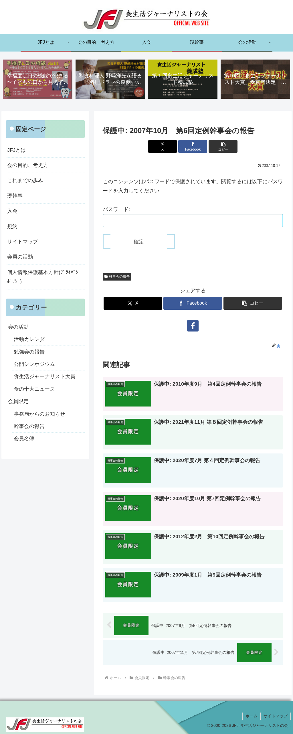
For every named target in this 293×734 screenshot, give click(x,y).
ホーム (252, 716)
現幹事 (15, 196)
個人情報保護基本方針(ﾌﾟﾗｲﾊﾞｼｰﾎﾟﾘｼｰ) (44, 276)
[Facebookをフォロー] (193, 326)
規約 (12, 226)
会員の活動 (20, 257)
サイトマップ (22, 241)
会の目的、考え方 (27, 165)
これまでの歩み (25, 180)
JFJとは (16, 150)
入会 (12, 211)
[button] (223, 146)
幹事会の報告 (119, 277)
